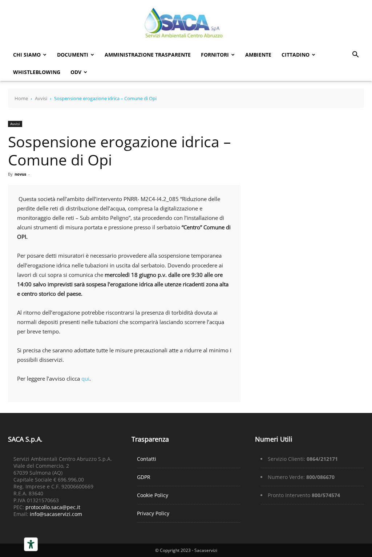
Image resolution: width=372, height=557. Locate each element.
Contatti (146, 458)
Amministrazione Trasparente (148, 54)
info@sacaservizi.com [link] (56, 514)
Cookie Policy (152, 495)
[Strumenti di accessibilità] (31, 544)
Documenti (72, 54)
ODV (75, 72)
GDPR (143, 477)
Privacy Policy (153, 513)
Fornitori (215, 54)
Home (21, 98)
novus (20, 174)
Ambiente (258, 54)
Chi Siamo (27, 54)
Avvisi (41, 98)
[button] (355, 55)
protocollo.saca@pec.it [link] (52, 507)
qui (85, 378)
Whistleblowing (36, 72)
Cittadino (296, 54)
